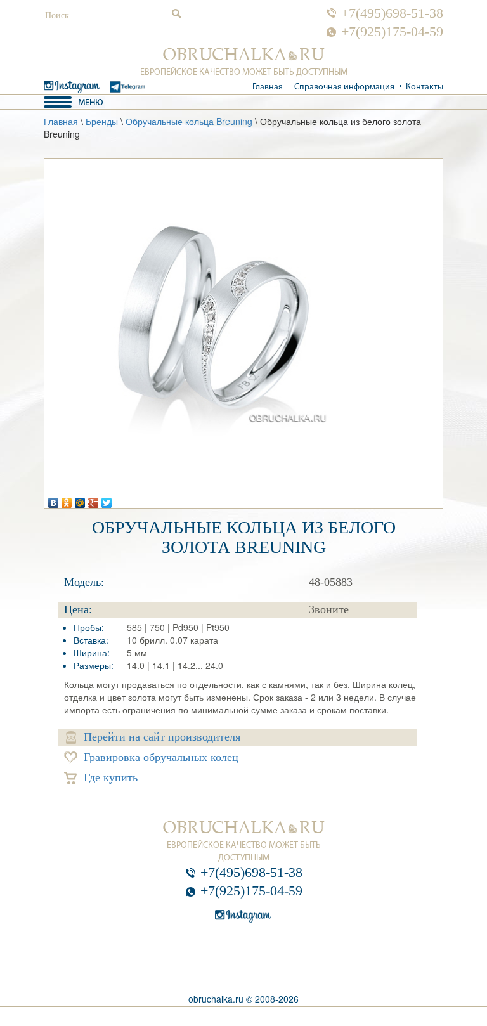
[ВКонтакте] (53, 500)
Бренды (102, 121)
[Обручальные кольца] (244, 54)
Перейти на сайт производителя (162, 737)
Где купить (111, 777)
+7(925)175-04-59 (392, 32)
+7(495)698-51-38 (392, 13)
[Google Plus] (93, 500)
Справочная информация (344, 87)
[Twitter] (107, 500)
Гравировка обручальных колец (161, 757)
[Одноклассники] (67, 500)
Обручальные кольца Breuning (189, 121)
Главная (267, 87)
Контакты (424, 87)
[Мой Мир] (80, 500)
